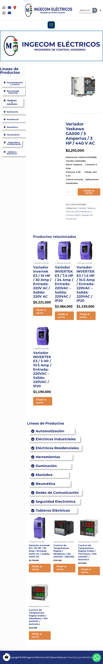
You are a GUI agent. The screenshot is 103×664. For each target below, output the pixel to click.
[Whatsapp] (4, 7)
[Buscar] (94, 10)
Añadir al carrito (89, 191)
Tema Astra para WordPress (80, 657)
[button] (51, 25)
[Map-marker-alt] (14, 7)
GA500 (77, 215)
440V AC (70, 211)
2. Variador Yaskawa (86, 208)
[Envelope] (9, 7)
